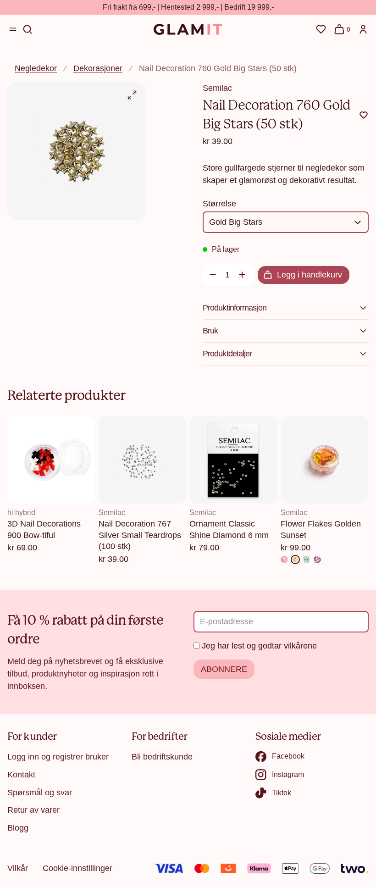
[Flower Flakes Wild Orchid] (317, 559)
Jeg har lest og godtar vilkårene (259, 645)
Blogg (17, 827)
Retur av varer (33, 810)
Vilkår (17, 868)
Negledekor (36, 68)
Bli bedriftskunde (162, 756)
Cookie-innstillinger (77, 868)
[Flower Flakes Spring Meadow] (306, 559)
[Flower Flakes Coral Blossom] (284, 559)
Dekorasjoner (97, 68)
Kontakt (21, 774)
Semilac (217, 88)
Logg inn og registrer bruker (58, 756)
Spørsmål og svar (39, 792)
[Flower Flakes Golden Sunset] (295, 559)
